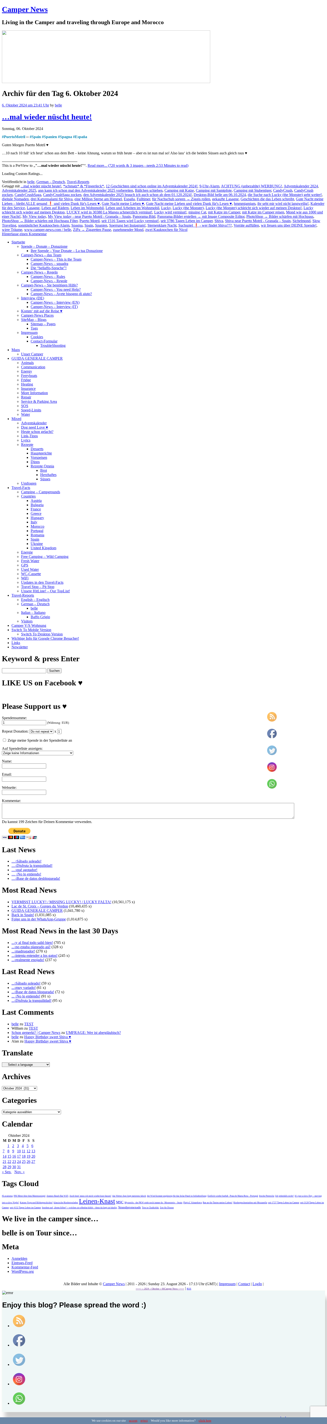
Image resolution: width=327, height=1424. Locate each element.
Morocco (37, 526)
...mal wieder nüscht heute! (41, 186)
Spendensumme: (14, 718)
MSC (120, 1202)
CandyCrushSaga (28, 195)
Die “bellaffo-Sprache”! (49, 268)
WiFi (24, 578)
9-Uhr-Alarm (209, 186)
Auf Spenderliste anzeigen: (22, 748)
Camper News (25, 9)
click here (205, 1420)
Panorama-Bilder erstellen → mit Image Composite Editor (200, 216)
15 (9, 1156)
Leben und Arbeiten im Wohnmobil (132, 208)
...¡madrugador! (23, 951)
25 (24, 1162)
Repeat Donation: (15, 731)
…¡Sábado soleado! (26, 861)
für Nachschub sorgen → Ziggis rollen (181, 199)
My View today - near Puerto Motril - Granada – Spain (89, 216)
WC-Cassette (31, 574)
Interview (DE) (32, 298)
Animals (27, 363)
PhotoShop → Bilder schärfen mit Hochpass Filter (40, 221)
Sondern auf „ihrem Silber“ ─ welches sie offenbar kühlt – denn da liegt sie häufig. (79, 1207)
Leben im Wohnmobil (87, 208)
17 (19, 1156)
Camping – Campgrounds (40, 492)
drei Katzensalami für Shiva (52, 199)
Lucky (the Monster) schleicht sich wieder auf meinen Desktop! (254, 208)
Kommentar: (11, 801)
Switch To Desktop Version (42, 634)
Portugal (37, 531)
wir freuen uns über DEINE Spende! (288, 225)
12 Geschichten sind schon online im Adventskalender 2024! (151, 186)
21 (4, 1162)
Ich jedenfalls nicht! (284, 1196)
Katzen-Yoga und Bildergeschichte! (36, 1202)
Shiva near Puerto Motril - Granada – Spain (258, 221)
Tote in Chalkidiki (150, 1207)
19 (28, 1156)
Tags (34, 328)
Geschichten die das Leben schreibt (267, 199)
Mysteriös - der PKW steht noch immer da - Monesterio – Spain (153, 1202)
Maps (15, 350)
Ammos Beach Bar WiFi (57, 1196)
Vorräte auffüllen (246, 225)
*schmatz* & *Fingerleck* (83, 186)
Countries (28, 496)
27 (33, 1162)
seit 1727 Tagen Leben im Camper (283, 1202)
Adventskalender (34, 423)
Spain (36, 137)
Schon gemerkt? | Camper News (35, 1033)
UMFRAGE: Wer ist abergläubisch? (93, 1033)
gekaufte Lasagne (225, 199)
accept (133, 1420)
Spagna (66, 137)
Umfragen (28, 483)
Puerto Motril (89, 221)
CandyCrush (282, 190)
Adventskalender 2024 (301, 186)
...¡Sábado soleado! (25, 983)
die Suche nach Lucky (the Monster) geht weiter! (285, 195)
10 (19, 1151)
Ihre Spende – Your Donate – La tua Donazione (67, 251)
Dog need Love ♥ (34, 427)
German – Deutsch (50, 182)
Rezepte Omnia (42, 466)
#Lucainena (7, 1196)
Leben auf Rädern (55, 208)
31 (19, 1167)
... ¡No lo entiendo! (25, 996)
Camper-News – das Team (41, 255)
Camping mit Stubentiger (252, 190)
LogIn (257, 1284)
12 (28, 1151)
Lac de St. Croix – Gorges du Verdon (39, 906)
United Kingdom (43, 548)
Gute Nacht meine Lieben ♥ (123, 204)
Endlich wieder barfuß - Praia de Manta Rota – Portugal (233, 1196)
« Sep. (6, 1172)
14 (4, 1156)
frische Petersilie (266, 1196)
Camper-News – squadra (49, 264)
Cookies (37, 337)
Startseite (18, 242)
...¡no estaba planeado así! (31, 947)
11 (23, 1151)
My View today (34, 216)
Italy (34, 522)
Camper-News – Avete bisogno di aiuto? (61, 294)
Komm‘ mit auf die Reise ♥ (41, 311)
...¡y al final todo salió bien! (32, 943)
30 (14, 1167)
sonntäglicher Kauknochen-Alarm (43, 225)
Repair (26, 397)
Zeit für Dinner (167, 1207)
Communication (33, 367)
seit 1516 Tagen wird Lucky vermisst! (130, 221)
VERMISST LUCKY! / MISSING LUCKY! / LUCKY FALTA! (61, 902)
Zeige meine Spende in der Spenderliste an (39, 740)
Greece (36, 513)
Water (25, 414)
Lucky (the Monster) (188, 208)
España (81, 137)
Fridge (26, 380)
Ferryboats (29, 376)
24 (19, 1162)
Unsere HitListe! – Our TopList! (45, 591)
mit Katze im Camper (224, 212)
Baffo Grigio (40, 617)
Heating (27, 384)
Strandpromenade (129, 1207)
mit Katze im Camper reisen (263, 212)
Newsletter (19, 647)
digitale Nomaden (15, 199)
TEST (29, 1024)
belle (58, 105)
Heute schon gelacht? (37, 432)
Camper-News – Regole (49, 281)
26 (28, 1162)
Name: (7, 761)
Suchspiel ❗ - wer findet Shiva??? (205, 225)
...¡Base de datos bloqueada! (32, 992)
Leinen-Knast (97, 1201)
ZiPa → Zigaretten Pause (92, 230)
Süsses (45, 479)
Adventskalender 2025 (19, 190)
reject (144, 1420)
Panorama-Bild (144, 216)
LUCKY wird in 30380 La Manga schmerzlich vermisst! (109, 212)
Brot (43, 470)
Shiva (218, 221)
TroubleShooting (53, 345)
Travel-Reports (78, 182)
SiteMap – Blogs (33, 320)
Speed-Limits (31, 410)
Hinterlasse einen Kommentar (24, 234)
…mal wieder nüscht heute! (47, 116)
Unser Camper (32, 354)
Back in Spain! (22, 915)
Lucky (166, 208)
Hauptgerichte (41, 453)
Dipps (35, 462)
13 (33, 1151)
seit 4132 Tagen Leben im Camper (25, 1207)
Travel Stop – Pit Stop (37, 587)
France (36, 509)
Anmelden (19, 1258)
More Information (34, 393)
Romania (37, 535)
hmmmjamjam (244, 204)
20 (33, 1156)
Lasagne (33, 208)
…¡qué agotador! (24, 870)
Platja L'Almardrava (192, 1202)
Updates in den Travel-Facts (42, 582)
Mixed (16, 419)
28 (4, 1167)
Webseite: (9, 787)
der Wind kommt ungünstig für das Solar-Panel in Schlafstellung (177, 1196)
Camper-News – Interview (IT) (54, 307)
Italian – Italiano (33, 613)
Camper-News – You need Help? (56, 289)
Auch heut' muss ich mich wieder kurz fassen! (90, 1196)
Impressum (29, 333)
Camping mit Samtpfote (214, 190)
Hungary (37, 518)
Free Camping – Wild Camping (44, 557)
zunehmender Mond (128, 230)
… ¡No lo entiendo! (26, 874)
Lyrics (25, 440)
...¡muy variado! (23, 988)
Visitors (27, 621)
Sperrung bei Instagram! (127, 225)
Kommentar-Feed (24, 1267)
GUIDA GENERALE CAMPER (37, 358)
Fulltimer (143, 199)
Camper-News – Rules (48, 277)
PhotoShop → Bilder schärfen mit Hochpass (279, 216)
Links (15, 643)
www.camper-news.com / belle (47, 230)
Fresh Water (30, 561)
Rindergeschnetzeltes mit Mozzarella (250, 1202)
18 (24, 1156)
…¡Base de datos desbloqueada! (35, 878)
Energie (27, 552)
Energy (26, 371)
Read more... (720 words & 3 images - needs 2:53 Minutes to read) (138, 165)
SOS (24, 406)
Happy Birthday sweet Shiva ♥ (47, 1037)
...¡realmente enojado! (27, 960)
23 (14, 1162)
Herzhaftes (48, 475)
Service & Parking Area (39, 401)
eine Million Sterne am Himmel (98, 199)
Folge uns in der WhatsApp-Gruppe (38, 919)
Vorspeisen (39, 457)
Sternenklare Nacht (161, 225)
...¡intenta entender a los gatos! (34, 955)
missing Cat (197, 212)
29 (9, 1167)
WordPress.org (22, 1271)
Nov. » (19, 1172)
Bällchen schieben (149, 190)
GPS (24, 565)
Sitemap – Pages (43, 324)
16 (14, 1156)
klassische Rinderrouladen (66, 1202)
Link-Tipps (29, 436)
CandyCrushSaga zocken (62, 195)
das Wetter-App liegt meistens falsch (129, 1196)
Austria (36, 501)
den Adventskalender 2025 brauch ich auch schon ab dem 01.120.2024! (137, 195)
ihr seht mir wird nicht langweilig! (283, 204)
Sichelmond (301, 221)
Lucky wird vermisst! (170, 212)
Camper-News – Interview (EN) (55, 302)
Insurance (28, 389)
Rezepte (27, 445)
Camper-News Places (37, 315)
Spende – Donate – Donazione (44, 246)
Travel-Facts (20, 488)
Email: (7, 774)
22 (9, 1162)
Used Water (30, 569)
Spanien (50, 137)
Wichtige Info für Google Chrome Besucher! (45, 638)
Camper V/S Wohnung (28, 625)
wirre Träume (12, 230)
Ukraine (37, 544)
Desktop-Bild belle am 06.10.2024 (220, 195)
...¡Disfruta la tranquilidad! (31, 1000)
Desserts (37, 449)
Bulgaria (37, 505)
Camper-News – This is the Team (56, 259)
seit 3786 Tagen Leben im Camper (187, 221)
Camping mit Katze (179, 190)
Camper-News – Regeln (39, 272)
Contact (244, 1284)
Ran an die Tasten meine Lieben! (217, 1202)
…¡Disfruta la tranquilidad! (31, 865)
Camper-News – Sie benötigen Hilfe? (49, 285)
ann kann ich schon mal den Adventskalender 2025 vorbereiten (85, 190)
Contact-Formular (44, 341)
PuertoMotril (14, 137)
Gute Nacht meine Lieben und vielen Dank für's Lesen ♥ (189, 204)
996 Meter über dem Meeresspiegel (29, 1196)
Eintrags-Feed (22, 1263)
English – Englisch (35, 600)
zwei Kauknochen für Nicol (166, 230)
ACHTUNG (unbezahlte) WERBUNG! (251, 186)
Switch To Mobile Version (31, 630)
